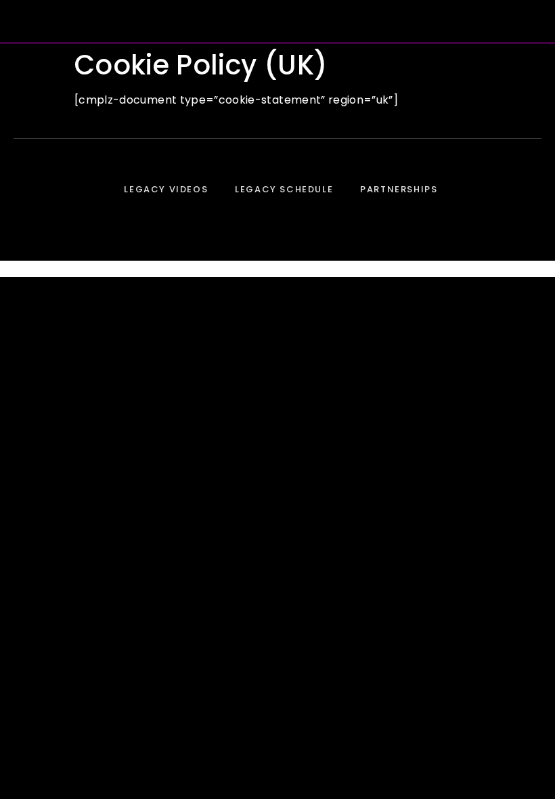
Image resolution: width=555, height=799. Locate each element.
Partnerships (398, 189)
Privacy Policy (277, 268)
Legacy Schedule (284, 189)
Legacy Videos (166, 189)
